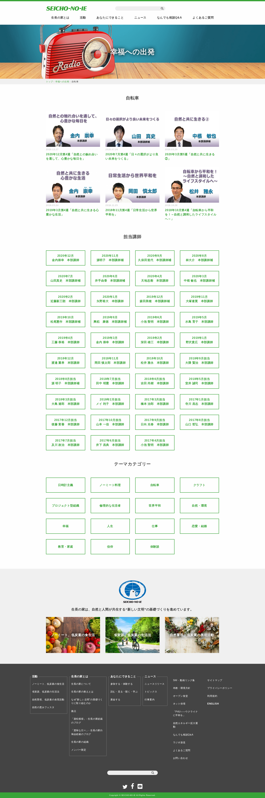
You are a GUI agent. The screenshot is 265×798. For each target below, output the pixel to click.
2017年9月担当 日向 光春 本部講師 (155, 422)
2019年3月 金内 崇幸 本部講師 (110, 340)
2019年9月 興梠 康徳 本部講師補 (110, 319)
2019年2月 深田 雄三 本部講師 (155, 340)
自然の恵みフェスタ (43, 707)
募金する (115, 699)
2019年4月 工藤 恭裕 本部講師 (66, 340)
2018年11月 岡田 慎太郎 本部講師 (110, 360)
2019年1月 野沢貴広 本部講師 (199, 340)
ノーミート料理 (110, 485)
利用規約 (212, 696)
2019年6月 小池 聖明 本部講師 (155, 319)
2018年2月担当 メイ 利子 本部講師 (110, 401)
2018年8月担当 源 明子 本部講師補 (66, 381)
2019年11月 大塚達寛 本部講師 (199, 299)
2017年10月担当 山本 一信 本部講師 (110, 422)
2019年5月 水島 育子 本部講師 (199, 319)
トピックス (151, 691)
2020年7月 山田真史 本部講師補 (65, 278)
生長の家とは (60, 17)
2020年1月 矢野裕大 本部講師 (110, 299)
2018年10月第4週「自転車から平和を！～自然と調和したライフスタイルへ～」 (191, 214)
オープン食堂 (180, 696)
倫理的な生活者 (110, 505)
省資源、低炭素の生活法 (45, 691)
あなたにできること (110, 17)
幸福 (66, 526)
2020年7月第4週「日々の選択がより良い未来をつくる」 (131, 156)
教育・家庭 (65, 546)
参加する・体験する (122, 684)
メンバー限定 (78, 749)
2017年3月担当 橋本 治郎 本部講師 (155, 401)
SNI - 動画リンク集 (184, 680)
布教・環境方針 (182, 688)
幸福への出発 (62, 81)
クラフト (199, 485)
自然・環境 (199, 505)
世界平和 (155, 505)
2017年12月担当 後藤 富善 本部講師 (66, 422)
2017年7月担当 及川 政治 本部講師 (66, 442)
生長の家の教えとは (82, 691)
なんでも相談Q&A (169, 17)
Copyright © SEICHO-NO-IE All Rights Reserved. (132, 795)
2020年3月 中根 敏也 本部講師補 (199, 278)
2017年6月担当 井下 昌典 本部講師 (110, 442)
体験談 (154, 546)
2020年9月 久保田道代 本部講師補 (154, 258)
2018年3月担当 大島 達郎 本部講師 (66, 401)
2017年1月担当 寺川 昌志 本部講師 (199, 401)
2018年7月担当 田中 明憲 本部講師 (110, 381)
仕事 (155, 526)
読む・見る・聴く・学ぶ (124, 691)
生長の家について (81, 684)
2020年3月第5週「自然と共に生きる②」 (190, 156)
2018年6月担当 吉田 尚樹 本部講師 (155, 381)
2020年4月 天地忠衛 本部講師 (154, 278)
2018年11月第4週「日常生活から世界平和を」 (131, 212)
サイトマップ (214, 680)
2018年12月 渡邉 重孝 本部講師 (66, 360)
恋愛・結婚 (199, 526)
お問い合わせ (180, 758)
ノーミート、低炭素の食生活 (48, 684)
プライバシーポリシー (219, 688)
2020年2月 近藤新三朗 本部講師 (65, 299)
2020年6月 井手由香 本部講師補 (110, 278)
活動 (83, 17)
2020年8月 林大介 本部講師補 (199, 258)
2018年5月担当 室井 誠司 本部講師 (199, 381)
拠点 (73, 711)
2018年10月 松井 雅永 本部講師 (155, 360)
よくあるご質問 (203, 17)
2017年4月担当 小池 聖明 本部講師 (155, 442)
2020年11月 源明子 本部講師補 (110, 258)
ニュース (140, 17)
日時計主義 (65, 485)
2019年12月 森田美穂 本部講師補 (155, 299)
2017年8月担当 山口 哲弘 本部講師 (199, 422)
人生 (110, 526)
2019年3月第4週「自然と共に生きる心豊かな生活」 (72, 212)
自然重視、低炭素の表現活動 (48, 699)
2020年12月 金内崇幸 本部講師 (65, 258)
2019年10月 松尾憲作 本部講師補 (65, 319)
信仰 (110, 546)
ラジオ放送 (179, 742)
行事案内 (149, 699)
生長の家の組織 (80, 742)
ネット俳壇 (179, 703)
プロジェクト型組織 (65, 505)
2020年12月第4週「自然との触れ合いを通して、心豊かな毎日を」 (72, 156)
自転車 (154, 485)
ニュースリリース (154, 684)
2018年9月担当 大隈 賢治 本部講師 (199, 360)
